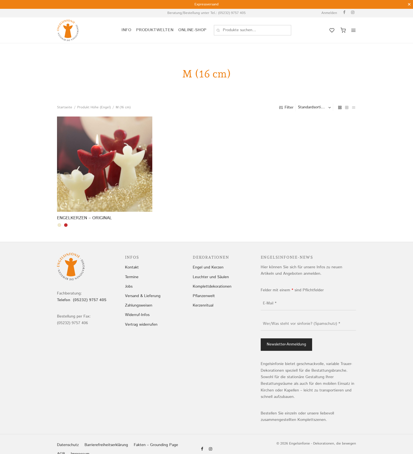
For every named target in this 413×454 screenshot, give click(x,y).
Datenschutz (68, 445)
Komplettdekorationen (212, 286)
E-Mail (269, 303)
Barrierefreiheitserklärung (106, 445)
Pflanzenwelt (204, 296)
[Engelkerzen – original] (104, 164)
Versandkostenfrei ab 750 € (333, 4)
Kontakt (132, 267)
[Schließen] (409, 4)
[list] (353, 107)
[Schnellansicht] (114, 202)
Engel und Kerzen (208, 267)
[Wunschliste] (332, 30)
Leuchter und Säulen (211, 277)
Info (126, 30)
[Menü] (353, 30)
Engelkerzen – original (84, 218)
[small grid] (346, 107)
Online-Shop (192, 30)
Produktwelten (154, 30)
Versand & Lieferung (142, 296)
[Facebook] (344, 12)
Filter (289, 107)
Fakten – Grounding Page (156, 445)
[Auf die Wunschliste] (95, 202)
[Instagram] (352, 12)
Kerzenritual (203, 305)
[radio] (59, 225)
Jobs (129, 286)
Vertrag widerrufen (141, 324)
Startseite (64, 107)
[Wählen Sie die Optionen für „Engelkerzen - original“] (105, 202)
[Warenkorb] (343, 30)
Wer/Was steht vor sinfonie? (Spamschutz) (301, 324)
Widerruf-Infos (137, 315)
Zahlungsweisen (138, 305)
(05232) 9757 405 (232, 13)
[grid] (339, 107)
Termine (132, 277)
